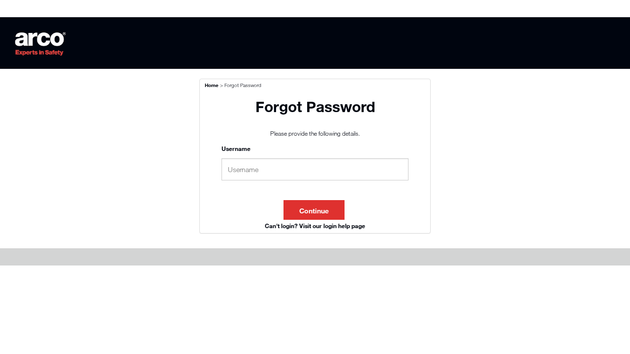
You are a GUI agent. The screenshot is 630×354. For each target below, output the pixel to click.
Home (212, 85)
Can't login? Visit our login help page (315, 226)
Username (236, 148)
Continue (314, 210)
